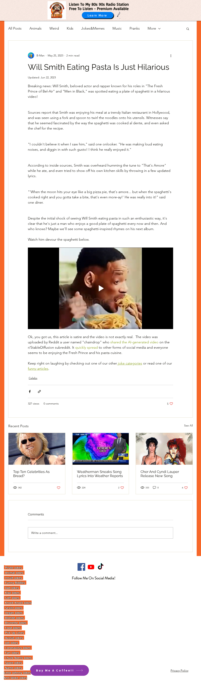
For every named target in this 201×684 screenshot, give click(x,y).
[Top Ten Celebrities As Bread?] (36, 449)
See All (188, 425)
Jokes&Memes (93, 28)
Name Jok (11, 668)
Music (117, 28)
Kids (70, 28)
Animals (35, 28)
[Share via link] (39, 391)
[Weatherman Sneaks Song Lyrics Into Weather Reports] (100, 449)
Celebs (33, 378)
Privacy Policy (179, 670)
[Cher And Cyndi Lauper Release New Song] (164, 449)
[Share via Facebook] (30, 391)
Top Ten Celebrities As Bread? (31, 474)
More (152, 28)
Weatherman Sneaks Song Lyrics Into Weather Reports (100, 474)
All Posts (15, 28)
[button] (188, 28)
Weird (54, 28)
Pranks (135, 28)
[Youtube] (91, 567)
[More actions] (170, 55)
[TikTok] (100, 567)
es (21, 668)
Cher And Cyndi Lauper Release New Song (160, 474)
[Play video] (100, 288)
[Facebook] (81, 567)
